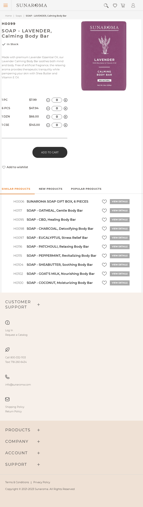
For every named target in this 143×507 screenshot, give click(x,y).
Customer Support (18, 304)
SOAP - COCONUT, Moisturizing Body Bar (60, 283)
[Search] (107, 5)
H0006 (18, 201)
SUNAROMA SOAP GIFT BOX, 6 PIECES (57, 201)
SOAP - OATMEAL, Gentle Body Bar (55, 211)
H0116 (17, 247)
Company (16, 441)
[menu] (71, 332)
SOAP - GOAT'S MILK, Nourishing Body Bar (61, 274)
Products (18, 430)
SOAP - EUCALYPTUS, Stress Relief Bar (57, 238)
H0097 (18, 238)
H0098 (18, 229)
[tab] (51, 189)
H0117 (17, 211)
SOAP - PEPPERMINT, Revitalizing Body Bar (61, 256)
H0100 (18, 283)
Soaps (19, 15)
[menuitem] (9, 330)
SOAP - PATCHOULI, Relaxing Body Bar (58, 247)
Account (16, 453)
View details (120, 202)
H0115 (17, 256)
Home (8, 15)
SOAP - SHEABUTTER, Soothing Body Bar (60, 265)
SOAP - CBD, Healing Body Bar (51, 220)
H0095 (18, 220)
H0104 (18, 265)
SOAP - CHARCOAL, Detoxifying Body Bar (60, 229)
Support (16, 464)
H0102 (18, 274)
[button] (115, 5)
